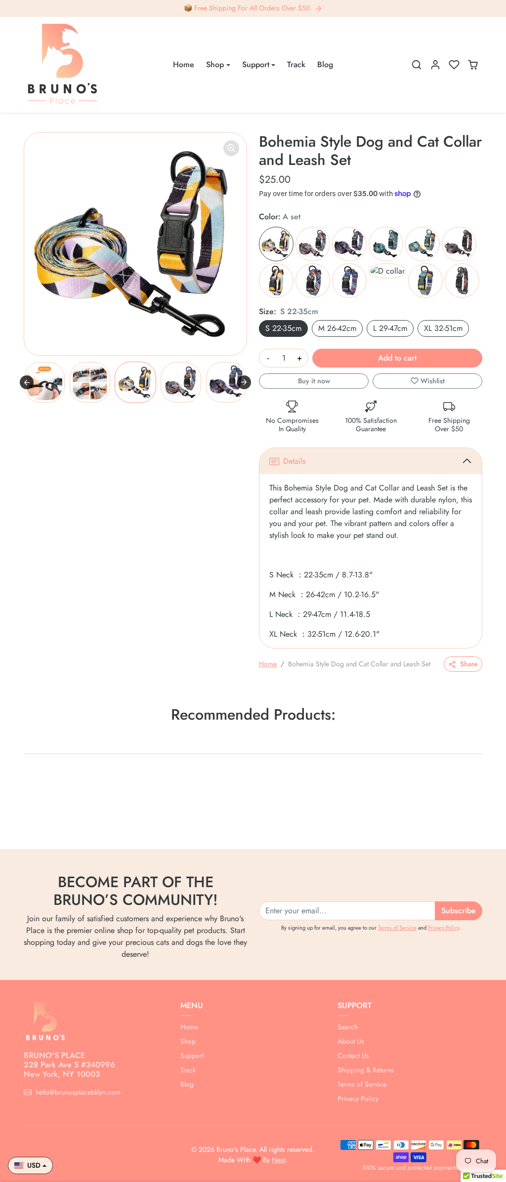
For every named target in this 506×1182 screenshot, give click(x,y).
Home (183, 64)
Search (347, 1027)
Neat (279, 1160)
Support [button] (255, 64)
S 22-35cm (283, 328)
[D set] (386, 244)
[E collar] (425, 280)
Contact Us (353, 1055)
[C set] (349, 244)
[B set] (312, 244)
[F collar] (462, 280)
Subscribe (458, 910)
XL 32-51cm (443, 328)
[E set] (422, 244)
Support (192, 1055)
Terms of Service (397, 928)
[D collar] (387, 271)
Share (469, 664)
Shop (188, 1041)
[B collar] (312, 280)
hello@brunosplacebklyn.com (78, 1092)
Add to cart (397, 358)
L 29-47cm (390, 328)
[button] (416, 64)
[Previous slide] (27, 382)
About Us (350, 1041)
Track (296, 64)
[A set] (276, 244)
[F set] (459, 244)
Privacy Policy (443, 928)
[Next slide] (244, 382)
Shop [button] (215, 64)
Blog (325, 64)
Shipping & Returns (365, 1070)
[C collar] (349, 280)
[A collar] (276, 280)
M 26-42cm (337, 328)
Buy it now (314, 381)
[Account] (435, 64)
